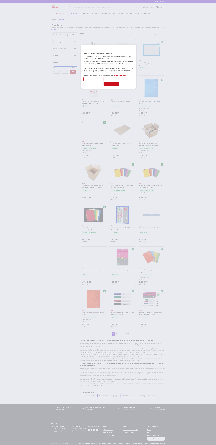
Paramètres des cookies (90, 79)
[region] (108, 67)
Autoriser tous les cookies (111, 83)
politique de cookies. (120, 75)
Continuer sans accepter (110, 79)
